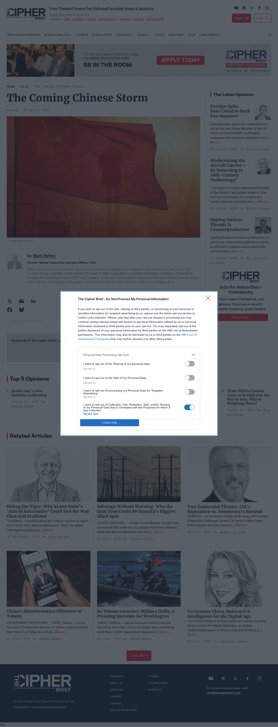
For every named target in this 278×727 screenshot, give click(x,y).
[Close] (209, 299)
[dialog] (139, 363)
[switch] (189, 363)
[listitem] (139, 355)
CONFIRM (109, 422)
